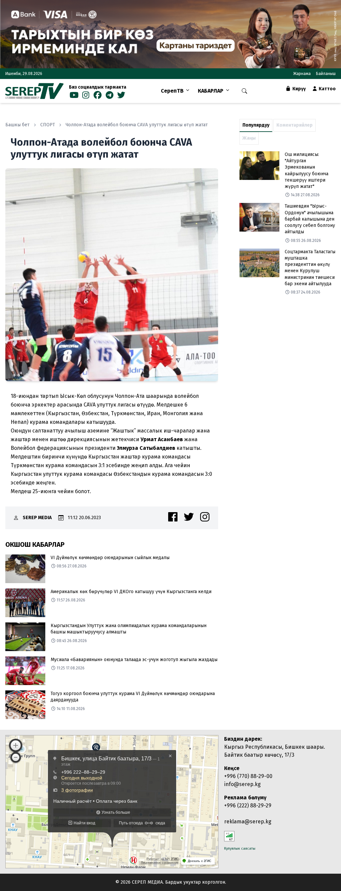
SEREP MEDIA (37, 517)
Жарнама (302, 73)
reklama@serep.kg (247, 821)
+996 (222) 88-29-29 (247, 805)
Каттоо (327, 89)
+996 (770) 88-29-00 (248, 776)
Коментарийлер (294, 125)
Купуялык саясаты (239, 848)
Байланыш (326, 73)
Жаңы (249, 138)
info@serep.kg (242, 784)
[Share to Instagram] (204, 516)
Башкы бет (17, 125)
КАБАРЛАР (210, 91)
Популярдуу (255, 125)
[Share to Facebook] (173, 516)
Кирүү (298, 89)
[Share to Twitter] (188, 516)
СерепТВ (172, 91)
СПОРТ (47, 125)
